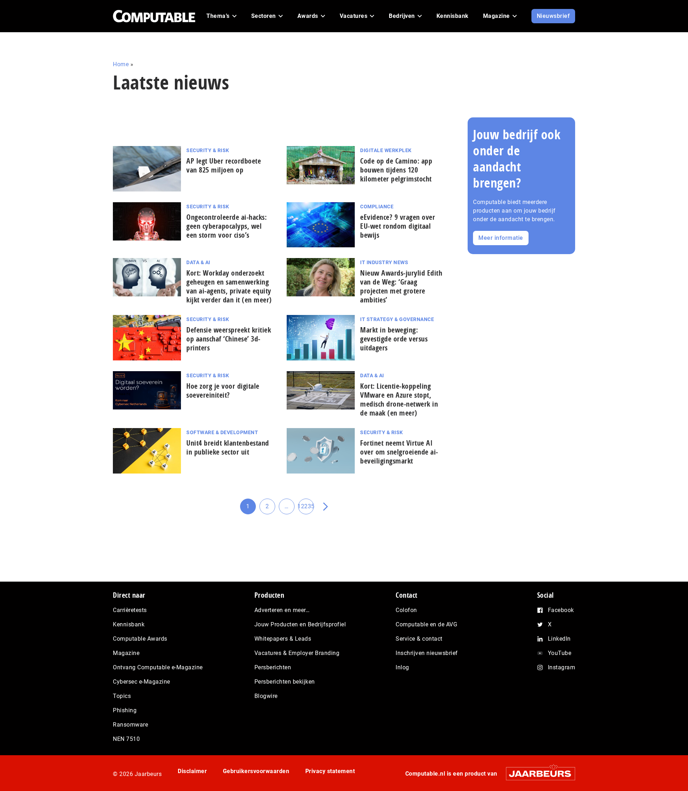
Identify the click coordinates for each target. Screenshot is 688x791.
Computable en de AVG (426, 624)
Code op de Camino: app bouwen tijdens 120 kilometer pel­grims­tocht (396, 170)
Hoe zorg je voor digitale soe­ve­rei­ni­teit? (222, 390)
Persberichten (272, 667)
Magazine (126, 653)
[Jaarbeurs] (537, 773)
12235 (306, 508)
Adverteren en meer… (282, 610)
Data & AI (198, 262)
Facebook (561, 610)
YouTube (560, 653)
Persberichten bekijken (284, 681)
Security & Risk (207, 150)
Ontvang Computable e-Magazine (158, 667)
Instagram (561, 667)
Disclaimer (192, 771)
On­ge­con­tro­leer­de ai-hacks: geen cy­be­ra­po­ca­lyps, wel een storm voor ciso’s (226, 226)
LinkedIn (559, 638)
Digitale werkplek (386, 150)
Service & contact (419, 638)
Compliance (376, 206)
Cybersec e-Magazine (141, 681)
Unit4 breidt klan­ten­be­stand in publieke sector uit (227, 447)
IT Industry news (384, 262)
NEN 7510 (126, 739)
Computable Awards (140, 638)
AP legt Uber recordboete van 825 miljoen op (223, 165)
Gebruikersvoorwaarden (256, 771)
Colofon (406, 610)
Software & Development (222, 432)
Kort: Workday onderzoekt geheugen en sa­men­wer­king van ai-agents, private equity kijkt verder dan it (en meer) (229, 286)
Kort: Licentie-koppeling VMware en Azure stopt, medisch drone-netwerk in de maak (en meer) (399, 399)
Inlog (402, 667)
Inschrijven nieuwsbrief (427, 653)
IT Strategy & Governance (397, 319)
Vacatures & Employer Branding (297, 653)
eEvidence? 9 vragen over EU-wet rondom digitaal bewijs (397, 226)
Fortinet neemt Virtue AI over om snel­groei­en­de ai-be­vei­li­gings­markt (399, 452)
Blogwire (266, 696)
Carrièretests (130, 610)
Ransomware (130, 724)
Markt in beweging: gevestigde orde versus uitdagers (393, 339)
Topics (122, 696)
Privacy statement (330, 771)
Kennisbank (128, 624)
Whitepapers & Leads (282, 638)
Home (121, 64)
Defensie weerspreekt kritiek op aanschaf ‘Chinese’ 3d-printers (228, 339)
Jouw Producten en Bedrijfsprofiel (300, 624)
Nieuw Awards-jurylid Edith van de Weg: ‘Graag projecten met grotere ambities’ (401, 286)
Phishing (125, 710)
